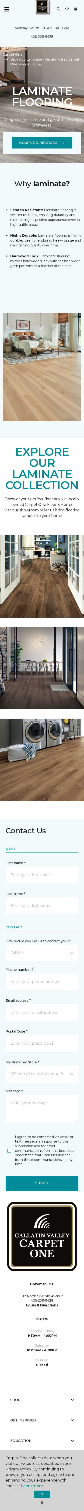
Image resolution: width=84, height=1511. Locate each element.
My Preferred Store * (22, 1062)
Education (21, 1441)
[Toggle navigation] (7, 9)
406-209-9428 (42, 37)
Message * (14, 1091)
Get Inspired (23, 1420)
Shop (15, 1400)
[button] (58, 9)
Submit (42, 1183)
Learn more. (32, 1486)
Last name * (15, 893)
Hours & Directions (38, 143)
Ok (41, 1494)
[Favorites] (67, 9)
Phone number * (19, 969)
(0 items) (75, 9)
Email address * (18, 1000)
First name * (15, 863)
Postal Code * (16, 1031)
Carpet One (12, 54)
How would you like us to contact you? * (38, 941)
